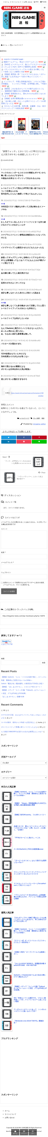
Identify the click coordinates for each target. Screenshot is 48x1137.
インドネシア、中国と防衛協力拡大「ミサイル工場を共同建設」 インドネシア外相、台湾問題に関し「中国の (24, 82)
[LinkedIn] (8, 442)
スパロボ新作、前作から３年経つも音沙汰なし (18, 722)
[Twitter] (8, 437)
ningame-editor (39, 424)
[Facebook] (24, 437)
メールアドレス (7, 562)
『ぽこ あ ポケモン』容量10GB (12, 697)
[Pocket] (24, 442)
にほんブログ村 (7, 644)
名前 (3, 552)
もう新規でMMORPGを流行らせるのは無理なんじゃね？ (22, 732)
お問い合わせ (28, 2)
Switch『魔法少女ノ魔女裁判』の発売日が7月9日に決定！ (22, 683)
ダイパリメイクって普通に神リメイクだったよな (19, 727)
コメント (4, 529)
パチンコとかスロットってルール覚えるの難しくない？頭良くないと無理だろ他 (22, 70)
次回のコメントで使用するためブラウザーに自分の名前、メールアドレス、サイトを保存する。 (24, 583)
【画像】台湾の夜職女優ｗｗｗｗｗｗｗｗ (20, 98)
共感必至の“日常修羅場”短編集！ (14, 59)
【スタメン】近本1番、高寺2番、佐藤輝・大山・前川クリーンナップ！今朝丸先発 (23, 107)
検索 (2, 659)
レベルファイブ (17, 45)
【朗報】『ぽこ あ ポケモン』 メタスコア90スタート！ (21, 687)
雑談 (43, 418)
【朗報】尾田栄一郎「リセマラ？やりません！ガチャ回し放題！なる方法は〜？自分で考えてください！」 (23, 75)
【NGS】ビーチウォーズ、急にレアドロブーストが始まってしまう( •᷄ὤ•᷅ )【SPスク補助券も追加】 (23, 65)
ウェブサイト (6, 572)
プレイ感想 (36, 418)
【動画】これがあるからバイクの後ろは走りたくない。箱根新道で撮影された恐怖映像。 (22, 90)
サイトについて (16, 2)
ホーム (7, 2)
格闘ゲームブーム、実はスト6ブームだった (21, 62)
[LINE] (39, 442)
